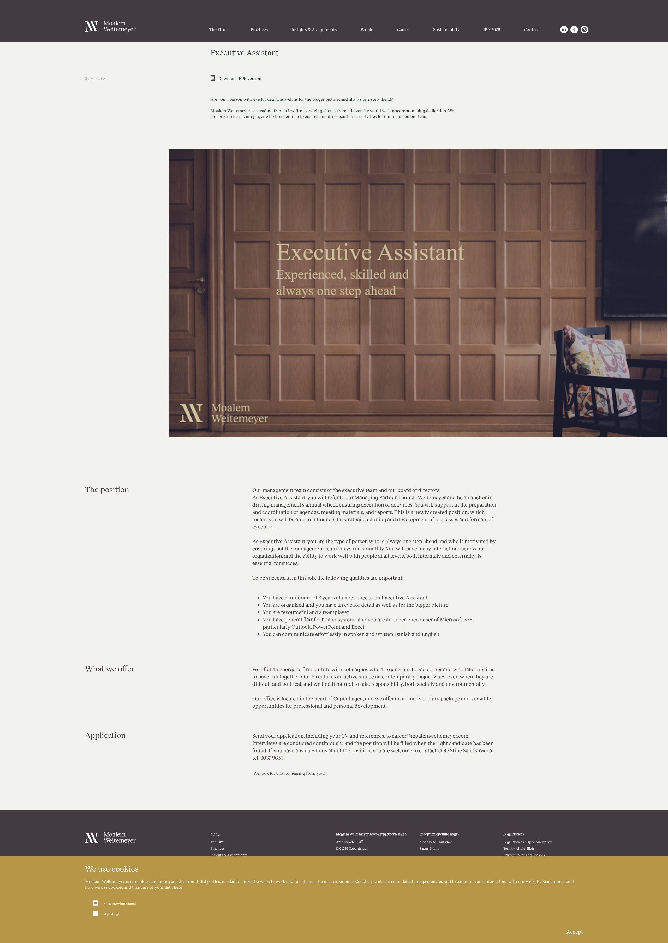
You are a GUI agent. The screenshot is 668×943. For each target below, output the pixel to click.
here (178, 887)
